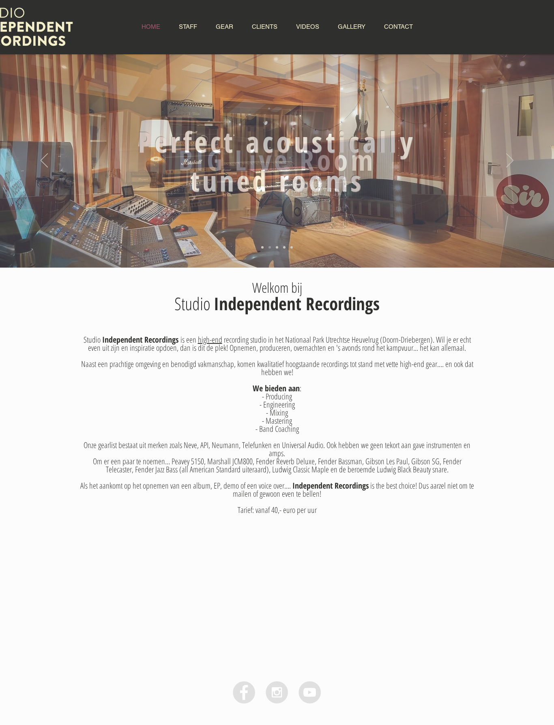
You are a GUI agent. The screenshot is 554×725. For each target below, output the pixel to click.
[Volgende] (509, 161)
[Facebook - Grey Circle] (244, 692)
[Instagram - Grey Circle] (277, 692)
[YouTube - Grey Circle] (309, 692)
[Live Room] (262, 247)
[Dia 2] (277, 247)
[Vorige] (44, 161)
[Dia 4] (291, 247)
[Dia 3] (284, 247)
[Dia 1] (269, 247)
